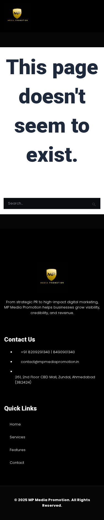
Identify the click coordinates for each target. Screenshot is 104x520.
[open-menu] (89, 16)
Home (15, 424)
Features (18, 449)
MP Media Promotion (48, 499)
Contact (17, 462)
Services (17, 437)
